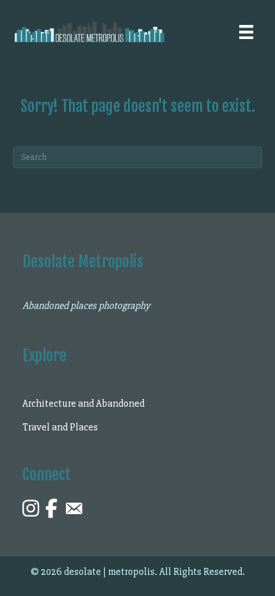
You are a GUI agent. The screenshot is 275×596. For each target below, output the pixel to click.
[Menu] (246, 32)
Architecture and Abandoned (83, 403)
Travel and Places (60, 427)
